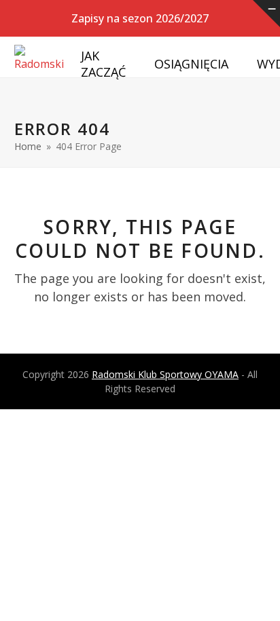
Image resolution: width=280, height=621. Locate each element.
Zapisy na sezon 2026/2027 (140, 18)
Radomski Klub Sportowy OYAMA (165, 374)
